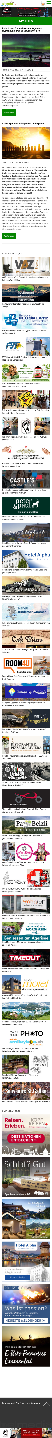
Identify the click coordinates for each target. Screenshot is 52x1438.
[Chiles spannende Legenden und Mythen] (26, 143)
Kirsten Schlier (22, 162)
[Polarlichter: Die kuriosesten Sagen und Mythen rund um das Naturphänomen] (26, 50)
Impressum (8, 1403)
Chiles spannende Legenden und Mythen (23, 123)
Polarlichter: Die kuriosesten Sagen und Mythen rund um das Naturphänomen (22, 29)
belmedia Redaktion (24, 70)
